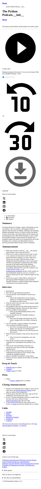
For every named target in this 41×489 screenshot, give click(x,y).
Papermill (9, 415)
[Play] (20, 48)
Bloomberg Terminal (12, 417)
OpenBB (9, 412)
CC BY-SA (22, 425)
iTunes (14, 404)
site (12, 394)
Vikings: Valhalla (15, 380)
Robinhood (9, 419)
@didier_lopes (10, 371)
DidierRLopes (10, 367)
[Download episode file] (20, 189)
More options (8, 470)
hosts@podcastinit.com (13, 400)
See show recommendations (12, 478)
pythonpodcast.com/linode (14, 271)
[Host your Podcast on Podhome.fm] (20, 487)
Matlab (8, 414)
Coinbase (9, 420)
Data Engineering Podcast (23, 390)
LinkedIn (9, 369)
